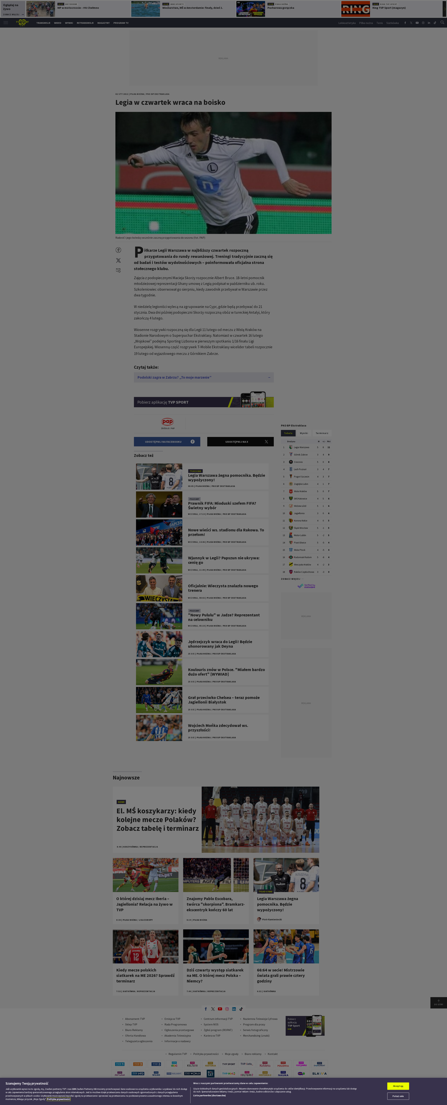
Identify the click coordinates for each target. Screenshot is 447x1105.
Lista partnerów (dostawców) (209, 1095)
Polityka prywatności (58, 1099)
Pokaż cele (398, 1096)
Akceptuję (398, 1086)
